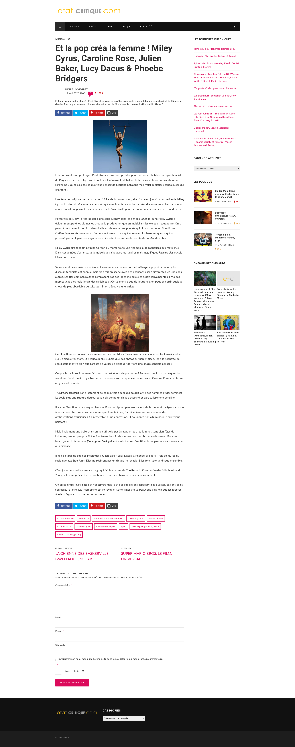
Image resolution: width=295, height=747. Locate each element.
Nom (58, 617)
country (84, 518)
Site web (60, 645)
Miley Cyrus (84, 526)
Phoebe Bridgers (106, 526)
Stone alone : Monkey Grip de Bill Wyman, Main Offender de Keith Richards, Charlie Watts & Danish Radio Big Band (216, 77)
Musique (126, 27)
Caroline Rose (66, 518)
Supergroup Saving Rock (146, 526)
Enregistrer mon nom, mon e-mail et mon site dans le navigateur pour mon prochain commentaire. (110, 659)
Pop (68, 38)
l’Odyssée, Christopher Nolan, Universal (215, 88)
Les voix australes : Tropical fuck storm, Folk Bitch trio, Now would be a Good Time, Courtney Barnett (215, 117)
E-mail (59, 631)
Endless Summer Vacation (109, 518)
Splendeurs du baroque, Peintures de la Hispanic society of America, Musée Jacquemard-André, (215, 142)
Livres (109, 27)
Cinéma (93, 27)
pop (124, 526)
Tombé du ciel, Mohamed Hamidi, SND (214, 49)
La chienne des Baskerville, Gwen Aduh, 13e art (82, 556)
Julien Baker (156, 518)
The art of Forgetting (70, 534)
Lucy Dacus (65, 526)
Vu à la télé (146, 27)
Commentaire (63, 585)
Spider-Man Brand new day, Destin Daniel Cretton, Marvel (227, 194)
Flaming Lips (136, 518)
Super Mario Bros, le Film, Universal (146, 556)
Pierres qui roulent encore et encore (213, 106)
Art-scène (74, 27)
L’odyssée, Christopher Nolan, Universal (215, 56)
